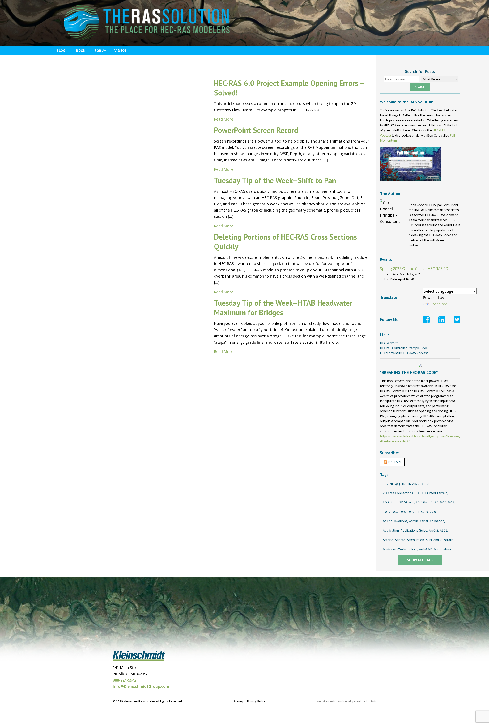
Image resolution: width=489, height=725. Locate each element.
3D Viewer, (407, 502)
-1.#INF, (388, 484)
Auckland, (433, 540)
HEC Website (389, 343)
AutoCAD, (426, 549)
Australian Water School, (400, 549)
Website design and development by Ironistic (346, 701)
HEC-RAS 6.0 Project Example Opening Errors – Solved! (289, 87)
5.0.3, (451, 502)
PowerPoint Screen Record (256, 130)
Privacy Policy (256, 701)
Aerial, (424, 521)
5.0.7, (410, 512)
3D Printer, (390, 502)
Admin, (414, 521)
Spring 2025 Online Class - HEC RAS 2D (414, 268)
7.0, (434, 512)
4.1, (431, 502)
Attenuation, (416, 540)
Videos (120, 50)
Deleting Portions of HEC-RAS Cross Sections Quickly (285, 241)
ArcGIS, (434, 530)
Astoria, (388, 540)
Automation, (443, 549)
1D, (404, 484)
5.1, (417, 512)
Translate (438, 303)
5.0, (436, 502)
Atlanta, (400, 540)
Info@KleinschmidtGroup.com (141, 686)
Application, (391, 530)
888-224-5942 (124, 680)
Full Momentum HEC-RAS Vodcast (404, 353)
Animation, (437, 521)
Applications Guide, (414, 530)
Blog (61, 50)
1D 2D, (412, 484)
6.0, (423, 512)
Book (81, 50)
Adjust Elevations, (395, 521)
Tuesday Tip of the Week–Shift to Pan (275, 180)
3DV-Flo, (422, 502)
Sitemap (238, 701)
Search (420, 87)
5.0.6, (402, 512)
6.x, (428, 512)
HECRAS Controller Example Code (404, 348)
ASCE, (444, 530)
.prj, (398, 484)
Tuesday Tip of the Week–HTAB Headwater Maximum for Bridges (283, 307)
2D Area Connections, (398, 493)
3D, (417, 493)
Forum (101, 50)
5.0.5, (394, 512)
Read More (223, 119)
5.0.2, (443, 502)
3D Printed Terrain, (434, 493)
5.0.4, (386, 512)
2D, (427, 484)
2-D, (421, 484)
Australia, (447, 540)
